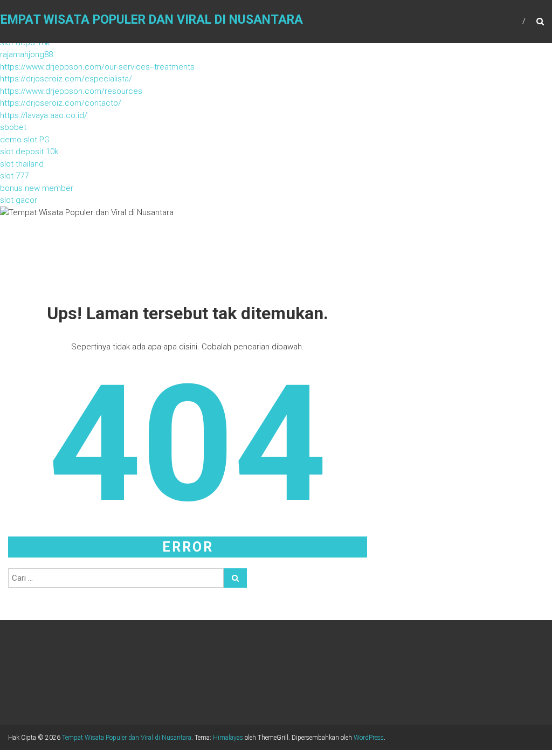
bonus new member (36, 188)
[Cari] (235, 578)
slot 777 (14, 176)
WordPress (369, 737)
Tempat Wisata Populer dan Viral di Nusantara (126, 737)
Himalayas (228, 737)
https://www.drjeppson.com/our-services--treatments (97, 67)
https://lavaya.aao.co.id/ (43, 115)
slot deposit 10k (29, 151)
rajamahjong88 (26, 54)
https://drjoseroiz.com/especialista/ (66, 79)
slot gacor (18, 200)
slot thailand (22, 164)
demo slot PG (25, 140)
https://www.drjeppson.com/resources (71, 91)
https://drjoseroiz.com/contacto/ (60, 103)
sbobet (13, 127)
